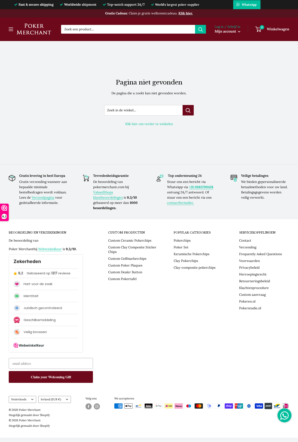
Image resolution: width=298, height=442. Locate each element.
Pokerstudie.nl (250, 308)
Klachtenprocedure (254, 288)
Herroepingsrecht (253, 274)
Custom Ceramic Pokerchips (129, 240)
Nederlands (18, 399)
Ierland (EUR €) (51, 399)
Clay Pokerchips (186, 261)
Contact (245, 240)
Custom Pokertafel (122, 279)
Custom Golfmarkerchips (127, 258)
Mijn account (226, 31)
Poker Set (181, 247)
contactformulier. (180, 203)
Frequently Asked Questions (260, 254)
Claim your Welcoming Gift (51, 376)
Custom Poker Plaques (125, 265)
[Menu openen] (11, 29)
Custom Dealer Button (125, 272)
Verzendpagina (43, 197)
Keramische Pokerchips (191, 254)
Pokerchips (182, 240)
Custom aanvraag (252, 294)
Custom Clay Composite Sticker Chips (132, 249)
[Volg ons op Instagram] (97, 406)
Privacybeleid (249, 267)
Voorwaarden (249, 261)
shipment (80, 4)
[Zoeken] (200, 29)
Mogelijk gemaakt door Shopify (29, 415)
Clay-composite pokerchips (195, 267)
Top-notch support (126, 4)
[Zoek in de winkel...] (188, 110)
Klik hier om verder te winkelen (149, 124)
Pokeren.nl (247, 301)
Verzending (247, 247)
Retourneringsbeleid (254, 281)
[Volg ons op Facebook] (89, 406)
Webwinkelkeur (50, 249)
